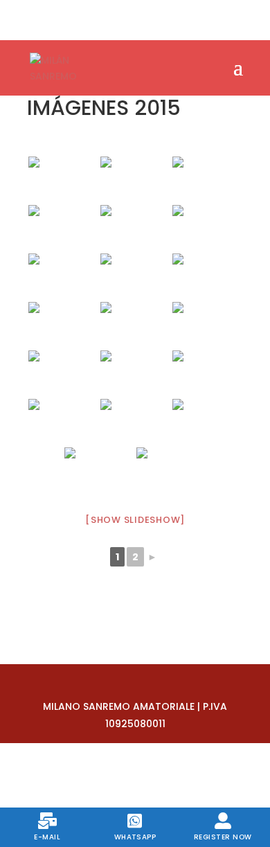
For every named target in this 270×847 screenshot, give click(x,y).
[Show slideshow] (135, 519)
